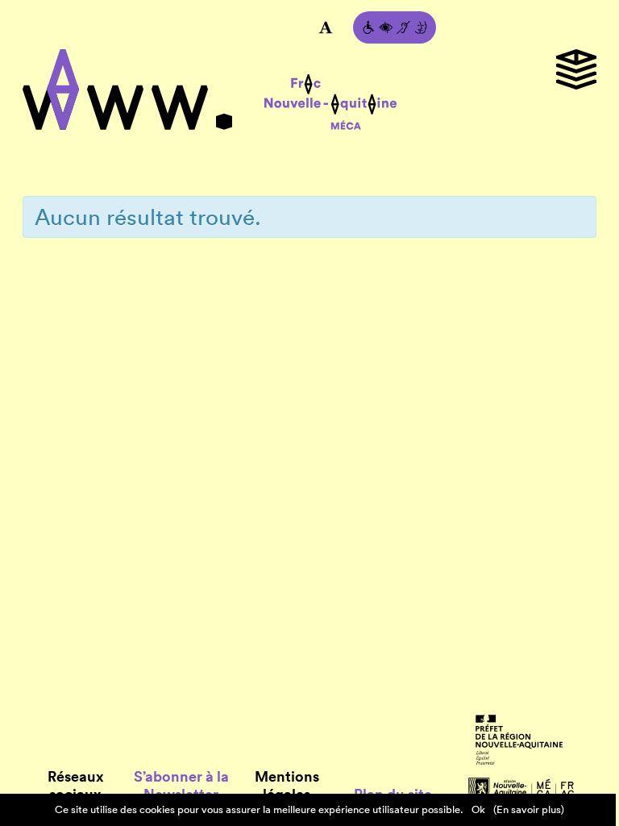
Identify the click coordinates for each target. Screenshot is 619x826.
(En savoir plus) (528, 809)
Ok (478, 809)
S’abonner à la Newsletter (181, 785)
